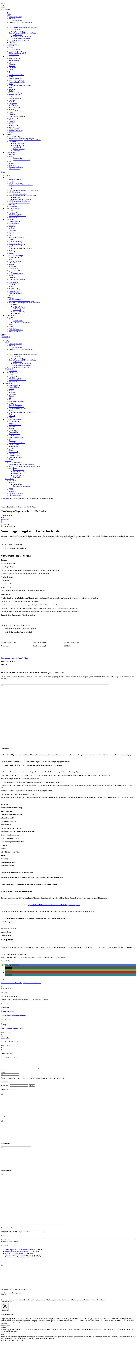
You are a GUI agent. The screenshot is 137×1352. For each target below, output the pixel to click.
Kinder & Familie (18, 498)
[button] (15, 965)
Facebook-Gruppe (6, 961)
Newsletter (33, 2)
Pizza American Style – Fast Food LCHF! (18, 1257)
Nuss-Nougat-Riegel (17, 983)
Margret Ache (5, 519)
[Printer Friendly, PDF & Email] (6, 964)
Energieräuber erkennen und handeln (16, 1251)
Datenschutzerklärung (16, 2)
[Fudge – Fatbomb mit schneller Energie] (3, 1025)
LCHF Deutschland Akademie (32, 957)
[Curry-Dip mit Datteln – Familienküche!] (5, 1038)
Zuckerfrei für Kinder (29, 507)
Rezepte (8, 498)
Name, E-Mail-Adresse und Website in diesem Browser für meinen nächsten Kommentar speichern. (34, 1078)
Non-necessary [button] (5, 1333)
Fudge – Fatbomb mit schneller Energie (12, 1028)
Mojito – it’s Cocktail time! (13, 1253)
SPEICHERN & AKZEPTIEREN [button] (12, 1340)
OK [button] (85, 1300)
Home (3, 498)
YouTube (62, 957)
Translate (16, 1242)
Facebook (46, 957)
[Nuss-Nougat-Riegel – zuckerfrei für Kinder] (6, 988)
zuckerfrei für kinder (34, 983)
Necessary (6, 1325)
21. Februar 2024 (6, 515)
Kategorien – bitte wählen (9, 1232)
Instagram (53, 957)
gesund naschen (6, 983)
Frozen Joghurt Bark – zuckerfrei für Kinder (13, 1015)
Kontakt (26, 2)
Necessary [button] (4, 1323)
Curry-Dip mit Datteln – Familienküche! (12, 1042)
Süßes (26, 983)
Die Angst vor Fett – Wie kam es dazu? (17, 1255)
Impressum (4, 2)
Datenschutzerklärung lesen (96, 1300)
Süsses (20, 507)
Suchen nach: (5, 1085)
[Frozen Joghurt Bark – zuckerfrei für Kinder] (8, 1011)
